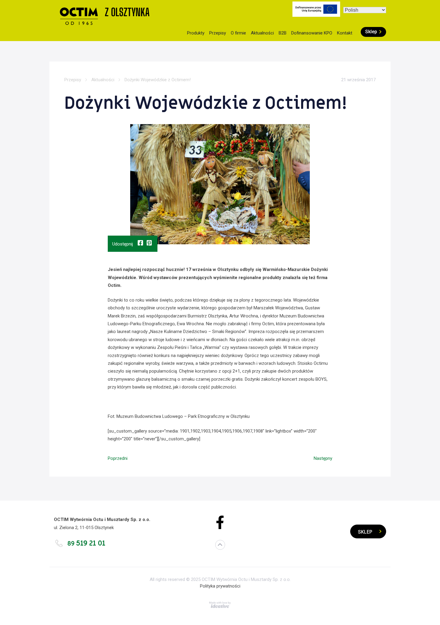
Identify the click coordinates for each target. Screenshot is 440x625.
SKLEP (365, 532)
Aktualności (262, 33)
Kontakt (344, 33)
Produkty (195, 33)
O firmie (238, 33)
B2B (282, 33)
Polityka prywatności (220, 586)
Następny (323, 458)
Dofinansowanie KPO (311, 33)
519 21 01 (86, 543)
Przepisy (217, 33)
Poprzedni (118, 458)
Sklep (371, 31)
